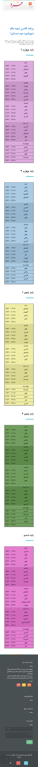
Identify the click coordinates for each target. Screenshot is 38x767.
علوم (25, 73)
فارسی (26, 96)
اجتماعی (25, 69)
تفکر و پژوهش (25, 602)
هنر (26, 140)
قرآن (25, 110)
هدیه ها (25, 93)
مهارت (26, 86)
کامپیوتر (25, 76)
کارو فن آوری (26, 622)
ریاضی (26, 66)
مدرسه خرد (8, 755)
